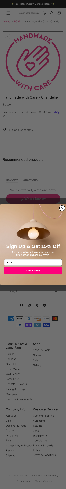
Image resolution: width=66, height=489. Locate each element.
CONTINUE (33, 270)
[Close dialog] (62, 208)
